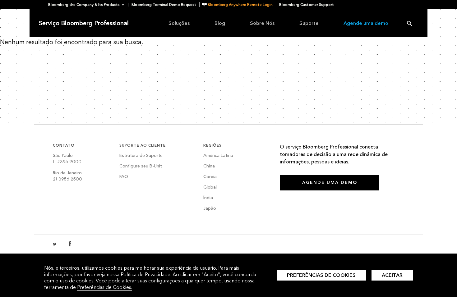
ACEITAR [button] (392, 275)
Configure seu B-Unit (140, 166)
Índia (208, 198)
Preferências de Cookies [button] (321, 275)
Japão (209, 208)
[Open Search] (409, 23)
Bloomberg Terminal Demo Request (164, 5)
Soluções (179, 23)
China (209, 166)
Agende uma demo (366, 23)
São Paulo (67, 159)
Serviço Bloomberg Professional (84, 23)
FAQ (123, 177)
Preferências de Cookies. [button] (104, 287)
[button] (88, 5)
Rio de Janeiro (67, 176)
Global (210, 187)
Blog (220, 23)
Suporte (309, 23)
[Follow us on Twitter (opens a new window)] (55, 244)
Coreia (210, 177)
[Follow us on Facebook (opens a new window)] (70, 244)
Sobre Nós (262, 23)
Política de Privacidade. (146, 274)
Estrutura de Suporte (141, 155)
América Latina (218, 155)
